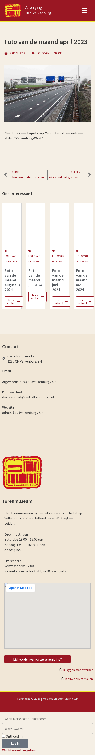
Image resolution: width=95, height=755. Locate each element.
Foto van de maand (50, 53)
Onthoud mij (14, 736)
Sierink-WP (71, 699)
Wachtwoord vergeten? (19, 750)
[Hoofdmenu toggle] (85, 10)
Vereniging (33, 7)
